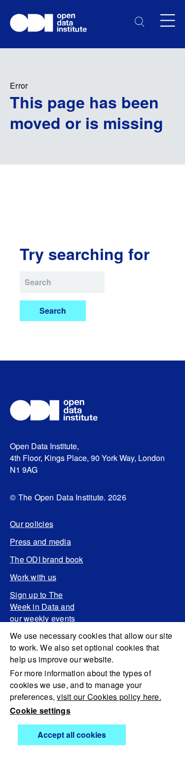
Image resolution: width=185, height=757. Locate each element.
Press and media (40, 541)
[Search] (140, 22)
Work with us (33, 577)
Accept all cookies (71, 734)
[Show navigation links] (167, 20)
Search (52, 310)
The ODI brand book (46, 559)
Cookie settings (40, 710)
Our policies (31, 523)
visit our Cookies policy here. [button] (109, 696)
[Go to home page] (53, 24)
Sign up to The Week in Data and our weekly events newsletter (42, 612)
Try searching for (84, 253)
